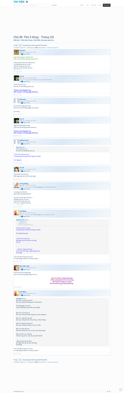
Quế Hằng (22, 211)
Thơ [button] (87, 5)
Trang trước (22, 47)
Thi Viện (18, 1)
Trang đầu (16, 47)
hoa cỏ (21, 76)
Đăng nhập (106, 5)
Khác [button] (100, 5)
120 (31, 47)
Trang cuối (55, 47)
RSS (110, 391)
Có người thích (24, 54)
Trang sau (49, 47)
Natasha (22, 50)
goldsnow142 (23, 140)
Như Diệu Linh (24, 266)
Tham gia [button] (93, 5)
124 (41, 47)
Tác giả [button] (82, 5)
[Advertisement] (62, 20)
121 (33, 47)
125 (44, 47)
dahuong (22, 99)
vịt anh (21, 168)
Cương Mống (23, 184)
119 (28, 47)
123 (39, 47)
